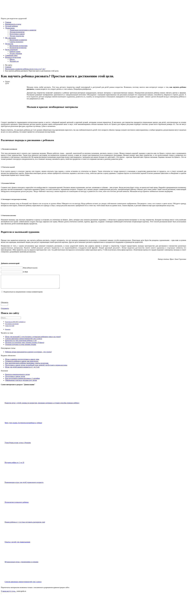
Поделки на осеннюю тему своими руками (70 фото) (24, 342)
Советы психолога (16, 42)
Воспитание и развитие (18, 40)
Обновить (4, 302)
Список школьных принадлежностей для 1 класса (23, 339)
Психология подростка (18, 48)
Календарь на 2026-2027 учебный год (15, 322)
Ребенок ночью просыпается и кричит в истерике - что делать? (28, 352)
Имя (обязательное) (30, 268)
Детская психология (17, 32)
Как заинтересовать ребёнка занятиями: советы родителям (26, 363)
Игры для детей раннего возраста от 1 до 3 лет (22, 367)
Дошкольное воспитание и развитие (23, 30)
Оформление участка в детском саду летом (21, 380)
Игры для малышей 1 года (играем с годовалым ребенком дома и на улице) (33, 337)
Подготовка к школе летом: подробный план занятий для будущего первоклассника (36, 365)
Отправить (5, 308)
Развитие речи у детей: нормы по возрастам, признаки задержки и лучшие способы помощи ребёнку (42, 403)
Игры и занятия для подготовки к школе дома (22, 359)
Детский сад (14, 61)
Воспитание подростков (18, 46)
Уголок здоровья (16, 53)
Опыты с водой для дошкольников (17, 542)
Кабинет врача (15, 51)
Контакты (7, 329)
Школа (12, 59)
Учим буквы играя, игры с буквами (18, 443)
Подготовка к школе (17, 34)
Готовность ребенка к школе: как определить (21, 361)
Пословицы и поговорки (12, 324)
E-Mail (25, 272)
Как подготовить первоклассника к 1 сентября (22, 378)
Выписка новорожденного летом (17, 374)
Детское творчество (17, 36)
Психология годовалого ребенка (17, 502)
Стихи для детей (9, 325)
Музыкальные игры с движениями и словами (21, 562)
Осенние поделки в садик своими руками (20, 344)
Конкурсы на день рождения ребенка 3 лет (21, 340)
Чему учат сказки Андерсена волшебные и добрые (23, 423)
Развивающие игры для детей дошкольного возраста (24, 482)
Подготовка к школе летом (15, 376)
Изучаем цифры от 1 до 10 (14, 462)
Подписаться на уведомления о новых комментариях (23, 292)
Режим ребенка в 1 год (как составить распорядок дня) (25, 522)
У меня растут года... (8, 591)
